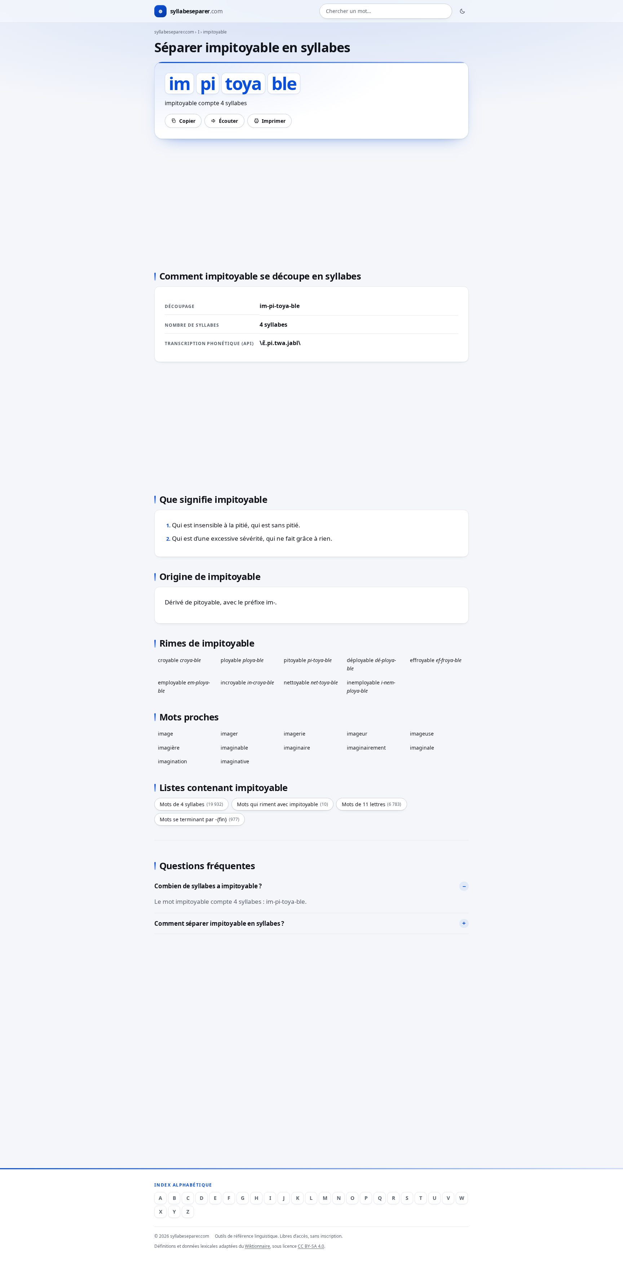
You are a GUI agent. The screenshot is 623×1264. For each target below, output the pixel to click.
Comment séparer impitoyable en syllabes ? (219, 923)
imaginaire (297, 747)
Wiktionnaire (257, 1246)
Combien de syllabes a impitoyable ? (208, 886)
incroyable (247, 682)
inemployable (371, 686)
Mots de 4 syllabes (191, 804)
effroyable (435, 660)
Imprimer (274, 120)
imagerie (294, 733)
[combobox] (385, 11)
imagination (172, 761)
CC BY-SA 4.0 (311, 1246)
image (165, 733)
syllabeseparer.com (174, 32)
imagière (169, 747)
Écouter (228, 120)
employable (184, 686)
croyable (179, 660)
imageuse (422, 733)
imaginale (422, 747)
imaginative (235, 761)
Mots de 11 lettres (372, 804)
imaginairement (366, 747)
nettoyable (311, 682)
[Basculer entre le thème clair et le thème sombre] (462, 11)
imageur (357, 733)
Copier (187, 120)
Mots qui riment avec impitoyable (282, 804)
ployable (242, 660)
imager (229, 733)
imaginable (234, 747)
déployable (371, 664)
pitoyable (308, 660)
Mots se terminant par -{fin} (199, 819)
